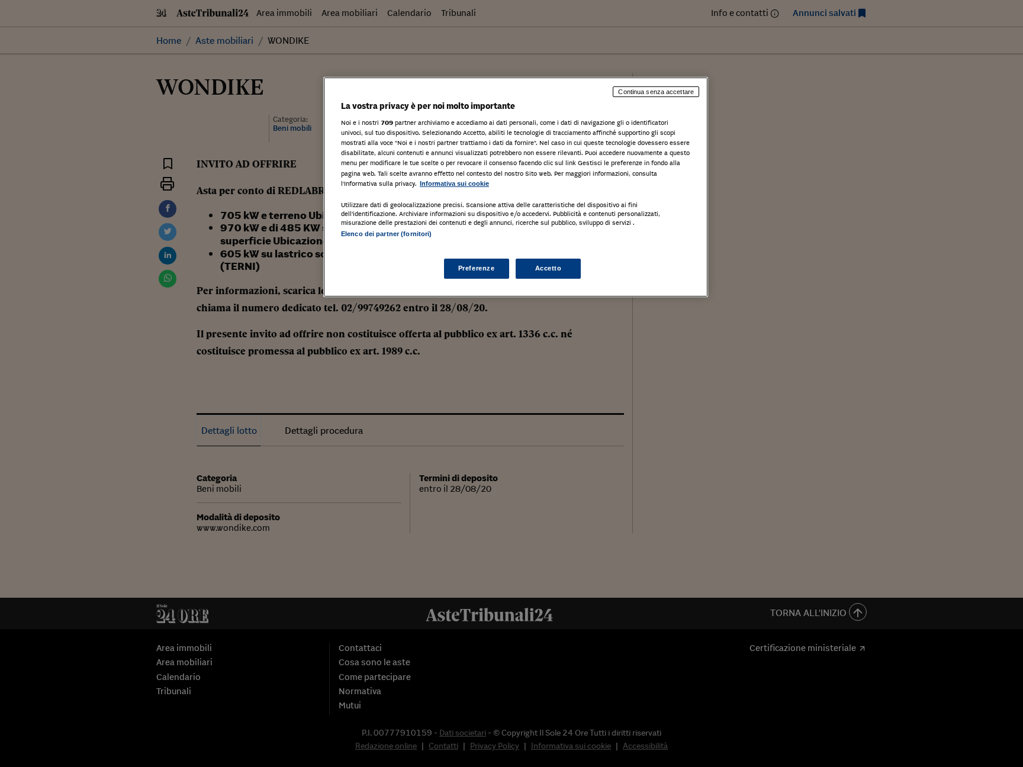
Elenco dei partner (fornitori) (386, 233)
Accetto (548, 268)
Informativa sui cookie (454, 183)
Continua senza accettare (656, 91)
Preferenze (476, 268)
